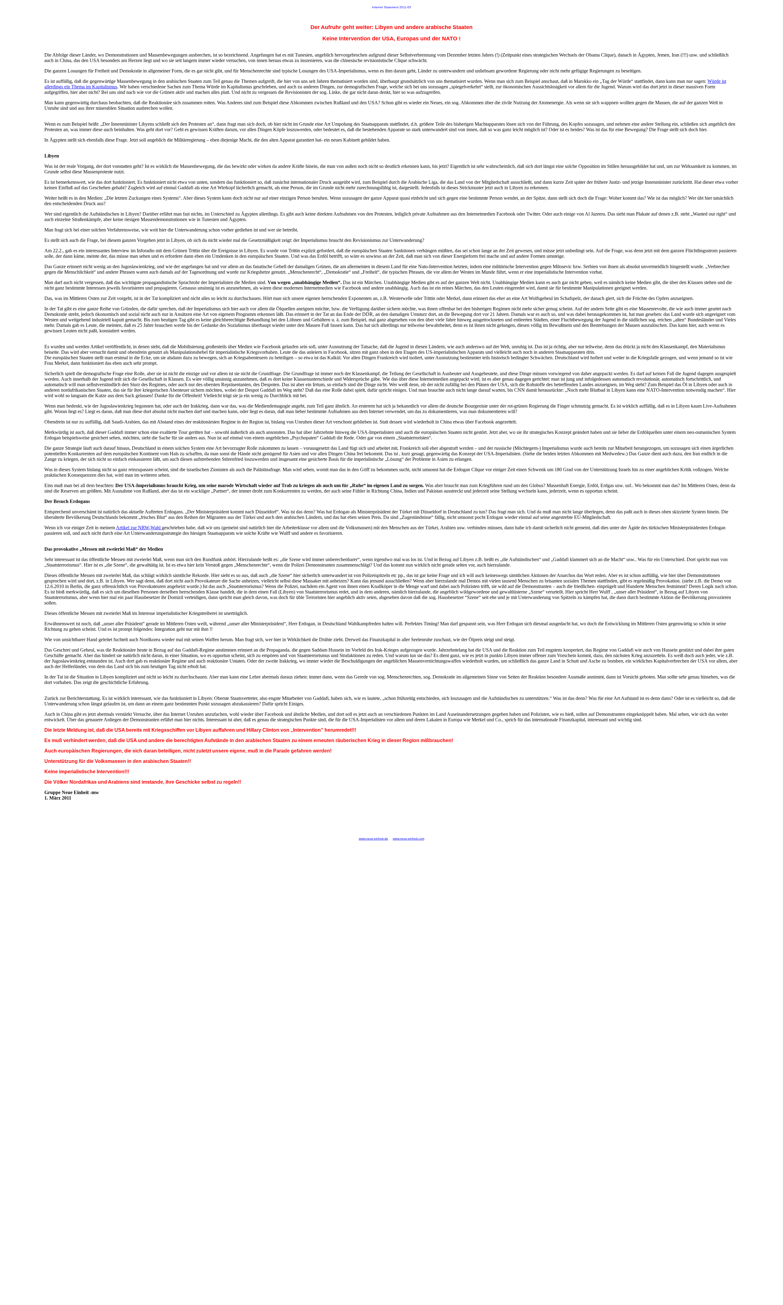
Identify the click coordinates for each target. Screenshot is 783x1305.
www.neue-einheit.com (408, 838)
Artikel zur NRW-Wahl (139, 527)
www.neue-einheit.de (373, 838)
